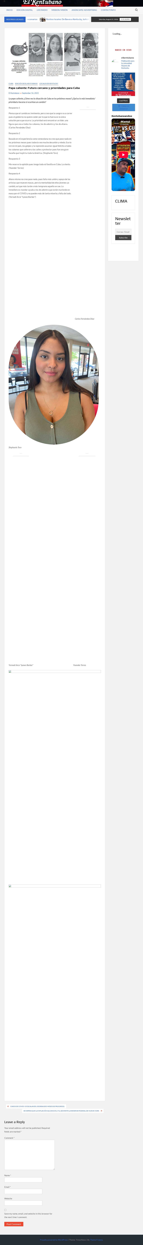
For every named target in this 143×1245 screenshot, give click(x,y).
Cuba (11, 83)
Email (7, 1187)
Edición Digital (25, 10)
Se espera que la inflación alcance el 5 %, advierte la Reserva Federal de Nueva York (61, 1111)
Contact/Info (108, 10)
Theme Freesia (96, 1240)
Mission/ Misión (60, 10)
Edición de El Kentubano (26, 83)
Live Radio (42, 10)
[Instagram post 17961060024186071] (123, 84)
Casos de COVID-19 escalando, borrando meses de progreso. (37, 1106)
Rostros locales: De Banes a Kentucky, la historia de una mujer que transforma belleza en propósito (51, 19)
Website (8, 1198)
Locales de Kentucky (48, 83)
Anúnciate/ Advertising (84, 10)
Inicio (9, 10)
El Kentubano (14, 93)
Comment (9, 1138)
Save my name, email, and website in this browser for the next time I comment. (28, 1215)
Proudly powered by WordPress (54, 1240)
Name (7, 1175)
